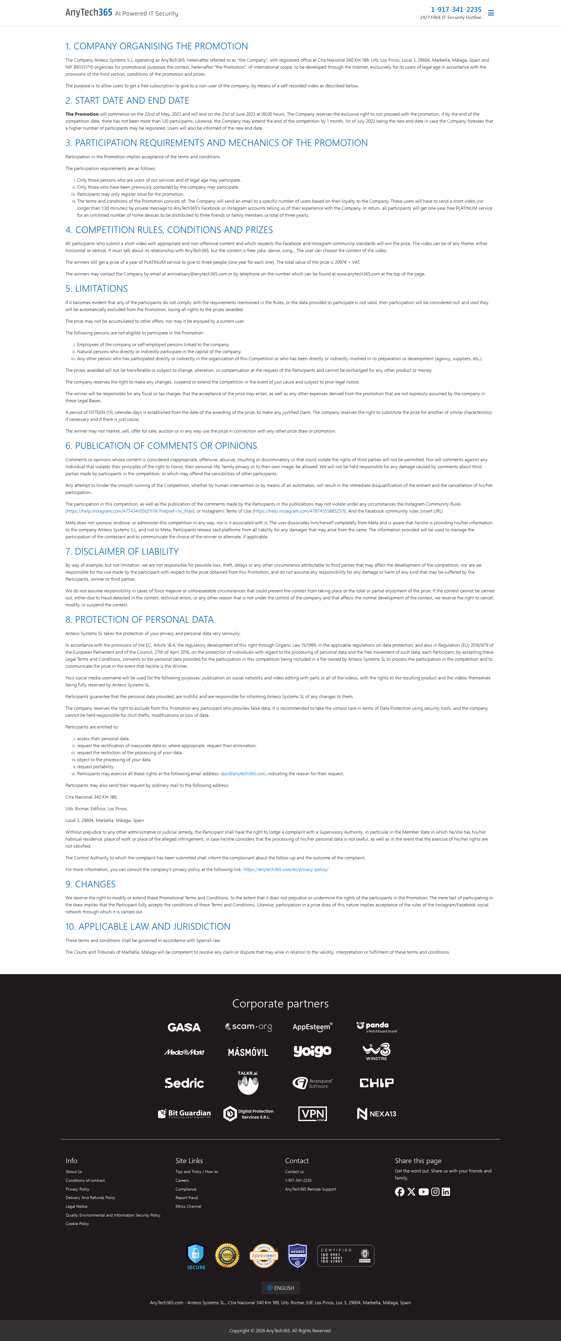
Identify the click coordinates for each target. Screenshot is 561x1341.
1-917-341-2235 (456, 9)
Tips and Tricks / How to (197, 1171)
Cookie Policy (77, 1223)
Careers (182, 1180)
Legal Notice (76, 1206)
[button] (399, 1193)
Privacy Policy (77, 1189)
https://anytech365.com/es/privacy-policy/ (286, 869)
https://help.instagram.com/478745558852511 (299, 511)
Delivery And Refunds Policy (90, 1197)
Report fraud (187, 1197)
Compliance (186, 1189)
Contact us (294, 1171)
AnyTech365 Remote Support (310, 1189)
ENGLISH (283, 1287)
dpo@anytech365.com (243, 773)
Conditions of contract (85, 1180)
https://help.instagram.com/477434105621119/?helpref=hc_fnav (130, 511)
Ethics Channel (188, 1206)
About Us (74, 1171)
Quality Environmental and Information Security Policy (113, 1215)
